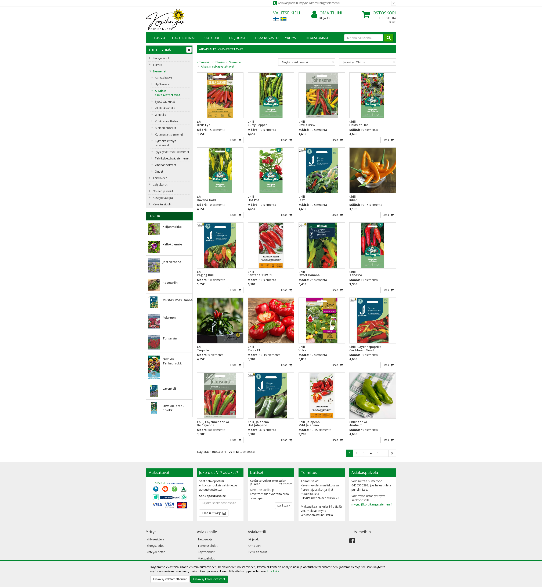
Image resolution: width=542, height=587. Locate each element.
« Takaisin (203, 62)
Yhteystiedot (155, 546)
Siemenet (160, 71)
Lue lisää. (273, 571)
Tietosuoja (205, 539)
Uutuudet (213, 38)
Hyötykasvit (163, 84)
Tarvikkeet (160, 178)
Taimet (157, 65)
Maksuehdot (206, 558)
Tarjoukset (238, 38)
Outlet (159, 171)
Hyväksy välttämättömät (170, 579)
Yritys (291, 38)
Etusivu (158, 38)
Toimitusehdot (208, 546)
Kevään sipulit (162, 204)
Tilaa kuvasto (266, 38)
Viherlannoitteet (165, 165)
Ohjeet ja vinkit (163, 191)
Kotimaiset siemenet (169, 134)
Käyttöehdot (206, 552)
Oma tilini (330, 13)
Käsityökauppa (163, 198)
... (385, 453)
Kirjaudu (325, 18)
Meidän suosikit (165, 128)
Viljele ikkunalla (165, 108)
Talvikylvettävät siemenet (172, 158)
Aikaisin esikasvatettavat (167, 93)
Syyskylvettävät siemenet (172, 152)
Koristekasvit (163, 78)
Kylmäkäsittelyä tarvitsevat (165, 143)
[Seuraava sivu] (392, 453)
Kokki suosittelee (166, 121)
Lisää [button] (233, 140)
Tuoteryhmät (183, 38)
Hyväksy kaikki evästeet (209, 579)
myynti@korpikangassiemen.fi (371, 504)
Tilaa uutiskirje (211, 513)
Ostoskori (384, 13)
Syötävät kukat (165, 102)
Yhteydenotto (156, 552)
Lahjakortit (160, 185)
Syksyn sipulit (162, 58)
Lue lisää (283, 505)
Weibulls (160, 115)
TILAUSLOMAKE (317, 38)
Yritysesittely (155, 539)
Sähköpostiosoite (212, 496)
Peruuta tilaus (257, 552)
